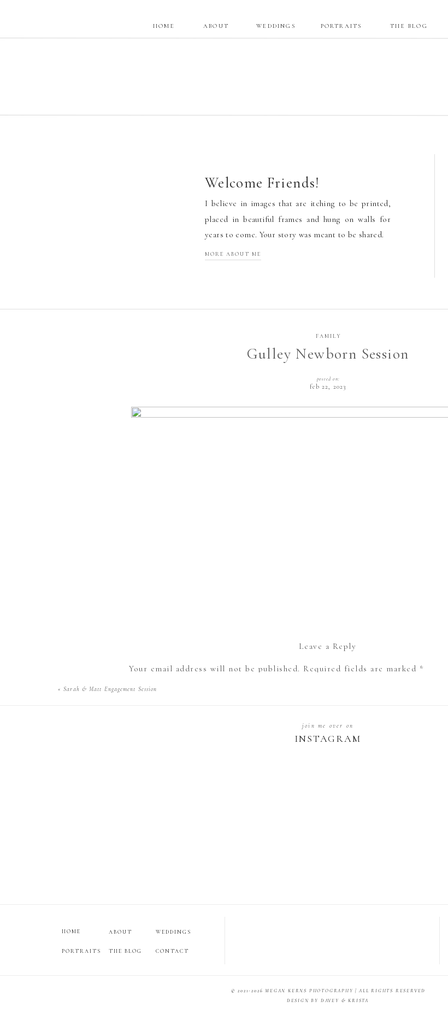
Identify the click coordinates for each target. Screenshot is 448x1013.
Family (328, 336)
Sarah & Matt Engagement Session (110, 689)
